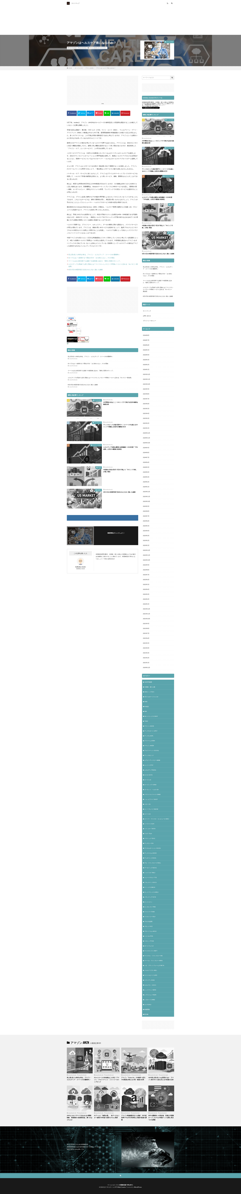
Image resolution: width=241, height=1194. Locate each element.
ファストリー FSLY (149, 916)
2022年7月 (146, 574)
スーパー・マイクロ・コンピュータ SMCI (156, 819)
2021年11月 (146, 614)
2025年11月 (146, 379)
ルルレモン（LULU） (150, 985)
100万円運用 (148, 682)
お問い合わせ (147, 316)
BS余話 (99, 467)
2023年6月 (146, 521)
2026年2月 (146, 364)
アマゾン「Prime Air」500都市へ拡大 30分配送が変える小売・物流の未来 (134, 1078)
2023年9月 (146, 506)
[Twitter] (81, 113)
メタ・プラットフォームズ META (154, 965)
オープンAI (147, 780)
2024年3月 (146, 477)
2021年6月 (146, 638)
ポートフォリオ (102, 48)
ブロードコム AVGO (150, 931)
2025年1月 (146, 428)
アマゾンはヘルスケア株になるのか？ (106, 68)
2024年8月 (146, 452)
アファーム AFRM (149, 740)
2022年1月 (146, 604)
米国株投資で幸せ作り (126, 1185)
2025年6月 (146, 403)
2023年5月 (146, 526)
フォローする (116, 535)
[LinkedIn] (115, 113)
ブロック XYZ (148, 926)
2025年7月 (146, 399)
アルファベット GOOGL (151, 750)
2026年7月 (146, 340)
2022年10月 (146, 560)
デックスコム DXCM (150, 853)
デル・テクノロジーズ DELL (152, 863)
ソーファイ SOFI (149, 824)
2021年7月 (146, 633)
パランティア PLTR (150, 897)
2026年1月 (146, 369)
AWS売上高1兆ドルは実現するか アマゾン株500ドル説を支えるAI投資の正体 (161, 1078)
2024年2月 (146, 482)
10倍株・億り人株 (149, 687)
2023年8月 (146, 511)
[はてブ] (90, 113)
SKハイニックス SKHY (151, 716)
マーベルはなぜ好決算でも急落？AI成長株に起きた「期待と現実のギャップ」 (94, 261)
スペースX (147, 814)
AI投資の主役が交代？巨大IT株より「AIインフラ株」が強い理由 (120, 471)
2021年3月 (146, 653)
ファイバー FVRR (149, 911)
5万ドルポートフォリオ (151, 696)
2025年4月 (146, 413)
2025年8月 (146, 394)
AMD (145, 701)
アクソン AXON (149, 726)
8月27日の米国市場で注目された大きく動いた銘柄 (85, 269)
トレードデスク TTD (150, 877)
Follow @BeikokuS (109, 559)
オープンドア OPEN (150, 784)
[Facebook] (72, 113)
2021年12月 (146, 609)
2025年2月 (146, 423)
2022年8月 (146, 570)
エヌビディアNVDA (97, 445)
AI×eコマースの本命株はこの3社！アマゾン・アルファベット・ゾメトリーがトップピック (106, 1080)
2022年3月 (146, 594)
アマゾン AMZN (93, 48)
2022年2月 (146, 599)
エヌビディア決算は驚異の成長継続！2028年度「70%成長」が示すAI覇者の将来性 (120, 448)
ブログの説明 (148, 921)
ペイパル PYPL (148, 936)
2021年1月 (146, 662)
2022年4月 (146, 589)
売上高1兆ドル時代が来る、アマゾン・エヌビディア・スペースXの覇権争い (94, 254)
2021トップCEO (149, 692)
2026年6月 (146, 345)
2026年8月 (146, 335)
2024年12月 (146, 433)
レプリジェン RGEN (150, 995)
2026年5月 (146, 350)
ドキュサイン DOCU (150, 882)
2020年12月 (146, 667)
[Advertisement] (120, 21)
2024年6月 (146, 462)
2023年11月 (146, 496)
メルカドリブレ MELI (150, 970)
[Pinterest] (125, 113)
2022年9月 (146, 565)
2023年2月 (146, 540)
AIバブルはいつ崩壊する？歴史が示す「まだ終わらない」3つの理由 (91, 258)
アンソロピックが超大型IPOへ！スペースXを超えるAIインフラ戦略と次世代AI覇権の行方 (120, 426)
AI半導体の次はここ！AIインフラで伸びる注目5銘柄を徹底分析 (120, 403)
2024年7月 (146, 457)
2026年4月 (146, 355)
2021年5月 (146, 643)
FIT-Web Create (120, 1187)
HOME (70, 68)
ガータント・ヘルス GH (151, 789)
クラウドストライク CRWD (152, 794)
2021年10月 (146, 618)
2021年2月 (146, 657)
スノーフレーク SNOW (151, 809)
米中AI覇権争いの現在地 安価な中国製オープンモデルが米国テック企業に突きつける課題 (161, 1118)
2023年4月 (146, 530)
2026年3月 (146, 359)
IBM (145, 711)
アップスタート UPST (150, 731)
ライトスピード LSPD (150, 975)
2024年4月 (146, 472)
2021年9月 (146, 623)
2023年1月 (146, 545)
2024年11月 (146, 438)
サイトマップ (75, 3)
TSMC (146, 721)
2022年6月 (146, 579)
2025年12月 (146, 374)
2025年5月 (146, 408)
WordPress (138, 1187)
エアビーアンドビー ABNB (152, 760)
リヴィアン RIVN (149, 980)
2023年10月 (146, 501)
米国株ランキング (72, 326)
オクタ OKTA (148, 775)
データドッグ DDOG (150, 868)
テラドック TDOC (149, 838)
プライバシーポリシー (149, 320)
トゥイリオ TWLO (149, 872)
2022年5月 (146, 584)
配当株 (146, 1014)
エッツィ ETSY (148, 765)
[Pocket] (99, 113)
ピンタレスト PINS (150, 907)
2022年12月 (146, 550)
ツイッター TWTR (149, 828)
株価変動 (99, 490)
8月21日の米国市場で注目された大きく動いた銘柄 (119, 492)
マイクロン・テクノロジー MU (153, 955)
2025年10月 (146, 384)
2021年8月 (146, 628)
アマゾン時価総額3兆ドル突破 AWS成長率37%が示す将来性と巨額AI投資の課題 (134, 1118)
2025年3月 (146, 418)
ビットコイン (148, 902)
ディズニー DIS (148, 843)
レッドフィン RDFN (150, 990)
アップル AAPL (98, 400)
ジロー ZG (147, 804)
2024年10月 (146, 443)
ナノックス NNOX (149, 887)
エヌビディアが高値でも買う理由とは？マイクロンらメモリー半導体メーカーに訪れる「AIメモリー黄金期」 (100, 377)
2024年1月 (146, 486)
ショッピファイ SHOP (151, 799)
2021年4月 (146, 648)
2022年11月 (146, 555)
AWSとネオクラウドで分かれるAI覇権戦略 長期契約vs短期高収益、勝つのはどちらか (79, 1118)
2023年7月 (146, 516)
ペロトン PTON (149, 941)
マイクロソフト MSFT (150, 951)
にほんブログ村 (71, 320)
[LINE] (107, 113)
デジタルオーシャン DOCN (152, 848)
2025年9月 (146, 389)
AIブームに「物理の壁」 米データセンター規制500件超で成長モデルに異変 (106, 1116)
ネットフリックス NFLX (151, 892)
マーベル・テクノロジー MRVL (153, 960)
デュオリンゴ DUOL (150, 858)
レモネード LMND (149, 999)
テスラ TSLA (148, 833)
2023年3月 (146, 535)
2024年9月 (146, 447)
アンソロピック (97, 422)
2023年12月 (146, 491)
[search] (172, 78)
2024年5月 (146, 467)
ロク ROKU (147, 1004)
